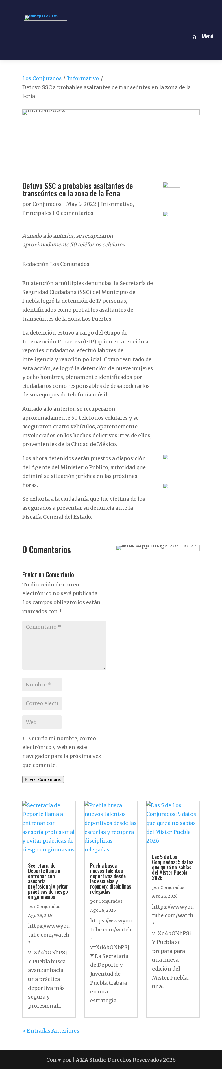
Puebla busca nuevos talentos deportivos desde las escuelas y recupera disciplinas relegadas (110, 878)
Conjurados (47, 204)
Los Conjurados (42, 78)
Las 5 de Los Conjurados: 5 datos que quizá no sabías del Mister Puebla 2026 (172, 867)
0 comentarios (74, 213)
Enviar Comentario (43, 779)
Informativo (83, 78)
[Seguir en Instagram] (104, 6)
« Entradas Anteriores (50, 1030)
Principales (36, 213)
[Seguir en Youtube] (131, 6)
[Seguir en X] (117, 6)
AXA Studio (92, 1060)
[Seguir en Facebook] (91, 6)
